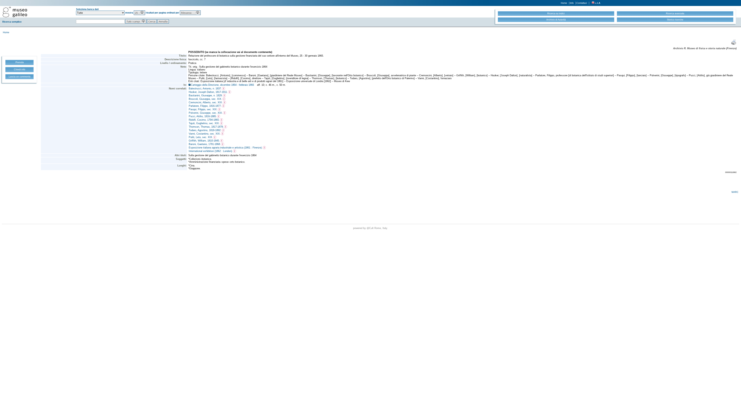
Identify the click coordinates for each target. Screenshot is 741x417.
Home (564, 3)
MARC (735, 192)
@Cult (370, 228)
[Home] (14, 12)
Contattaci (581, 3)
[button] (139, 12)
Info (572, 3)
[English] (593, 3)
